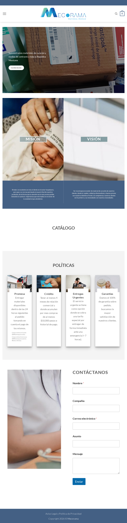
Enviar (79, 481)
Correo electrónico (85, 418)
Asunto (77, 436)
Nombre (78, 383)
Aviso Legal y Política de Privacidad (63, 513)
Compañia (78, 400)
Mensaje (78, 453)
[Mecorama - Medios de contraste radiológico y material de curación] (63, 14)
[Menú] (4, 14)
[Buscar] (116, 14)
